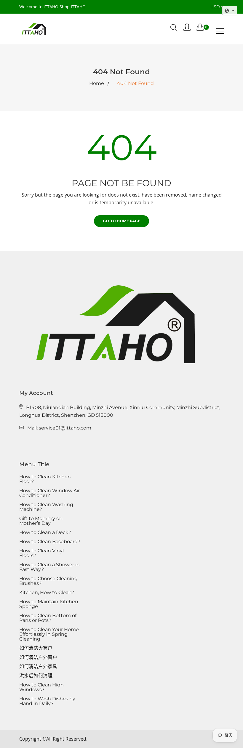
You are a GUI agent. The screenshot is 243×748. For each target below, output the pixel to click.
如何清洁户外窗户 (38, 657)
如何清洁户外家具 (38, 666)
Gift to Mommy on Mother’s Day (41, 521)
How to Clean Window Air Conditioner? (49, 493)
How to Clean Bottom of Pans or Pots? (47, 618)
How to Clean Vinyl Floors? (41, 553)
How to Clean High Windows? (41, 687)
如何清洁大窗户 (35, 648)
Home (96, 83)
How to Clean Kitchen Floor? (45, 479)
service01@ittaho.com (65, 428)
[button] (229, 10)
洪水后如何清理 (35, 675)
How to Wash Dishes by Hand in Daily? (47, 701)
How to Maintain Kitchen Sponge (48, 604)
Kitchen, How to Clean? (46, 592)
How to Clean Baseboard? (49, 541)
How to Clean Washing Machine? (46, 507)
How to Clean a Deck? (45, 532)
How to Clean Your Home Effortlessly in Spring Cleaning (49, 634)
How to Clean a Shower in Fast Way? (49, 567)
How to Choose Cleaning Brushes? (48, 581)
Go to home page (121, 221)
